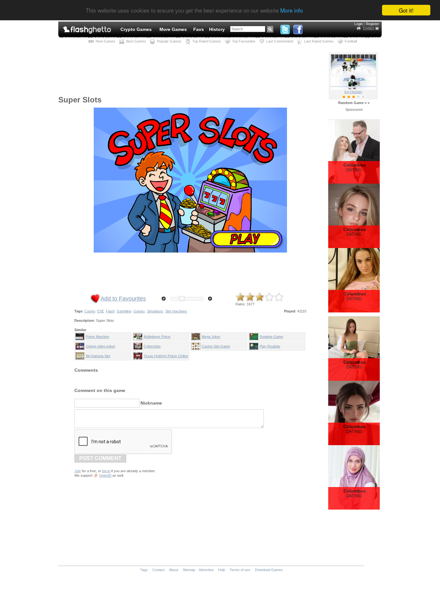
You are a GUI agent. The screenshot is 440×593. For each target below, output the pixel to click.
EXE (100, 311)
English (368, 28)
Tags (144, 570)
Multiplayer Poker (157, 337)
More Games (173, 29)
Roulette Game (271, 337)
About (173, 570)
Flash (110, 311)
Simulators (155, 311)
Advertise (206, 570)
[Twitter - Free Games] (285, 28)
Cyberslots (152, 346)
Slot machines (176, 311)
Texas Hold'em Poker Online (166, 356)
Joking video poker (100, 346)
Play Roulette (270, 346)
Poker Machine (97, 337)
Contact (158, 570)
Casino (89, 311)
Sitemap (189, 570)
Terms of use (240, 570)
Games (139, 311)
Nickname (151, 403)
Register (372, 24)
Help (221, 570)
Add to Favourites (123, 298)
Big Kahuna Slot (98, 356)
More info (291, 10)
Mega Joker (211, 337)
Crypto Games (136, 29)
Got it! (406, 10)
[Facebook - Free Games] (298, 28)
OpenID (105, 475)
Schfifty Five (353, 92)
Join (77, 471)
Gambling (124, 311)
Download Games (269, 570)
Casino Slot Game (216, 346)
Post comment (100, 458)
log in (106, 471)
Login (358, 24)
